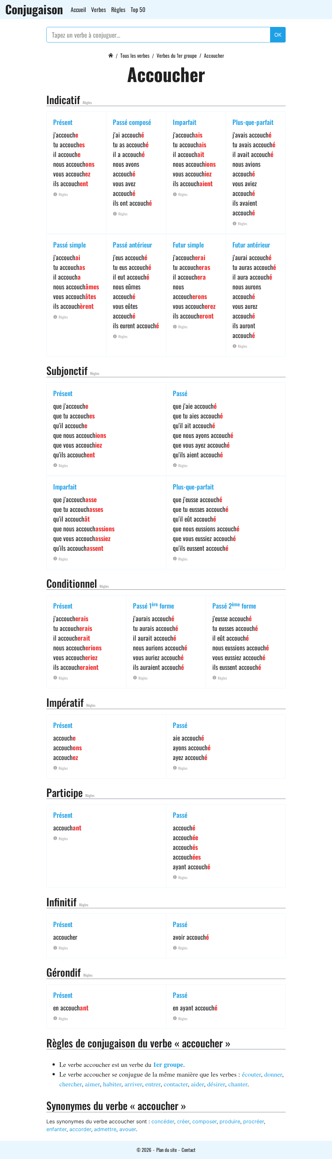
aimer (92, 1084)
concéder (162, 1121)
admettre (105, 1129)
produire (229, 1121)
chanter (237, 1084)
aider (197, 1084)
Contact (189, 1149)
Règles (118, 9)
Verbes (98, 9)
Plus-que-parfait (253, 122)
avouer (127, 1129)
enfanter (56, 1129)
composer (204, 1121)
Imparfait (184, 122)
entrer (152, 1084)
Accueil (78, 9)
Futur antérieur (251, 244)
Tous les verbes (134, 55)
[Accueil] (110, 54)
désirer (216, 1084)
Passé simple (69, 244)
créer (183, 1121)
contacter (176, 1084)
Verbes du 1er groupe (177, 55)
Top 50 (138, 9)
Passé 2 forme (234, 605)
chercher (70, 1084)
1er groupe (168, 1064)
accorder (80, 1129)
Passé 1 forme (153, 605)
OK (277, 34)
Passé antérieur (132, 244)
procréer (253, 1121)
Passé (180, 393)
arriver (133, 1084)
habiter (112, 1084)
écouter (251, 1074)
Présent (63, 122)
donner (273, 1074)
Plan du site (166, 1149)
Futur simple (188, 244)
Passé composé (132, 122)
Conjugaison (34, 9)
